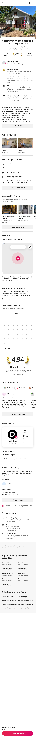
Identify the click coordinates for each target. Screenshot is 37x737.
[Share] (29, 3)
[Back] (3, 2)
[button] (31, 321)
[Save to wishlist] (32, 3)
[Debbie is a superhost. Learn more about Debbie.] (4, 62)
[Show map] (17, 258)
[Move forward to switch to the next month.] (31, 313)
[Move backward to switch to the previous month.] (3, 313)
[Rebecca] (32, 394)
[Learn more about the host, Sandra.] (4, 483)
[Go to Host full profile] (17, 437)
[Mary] (4, 394)
